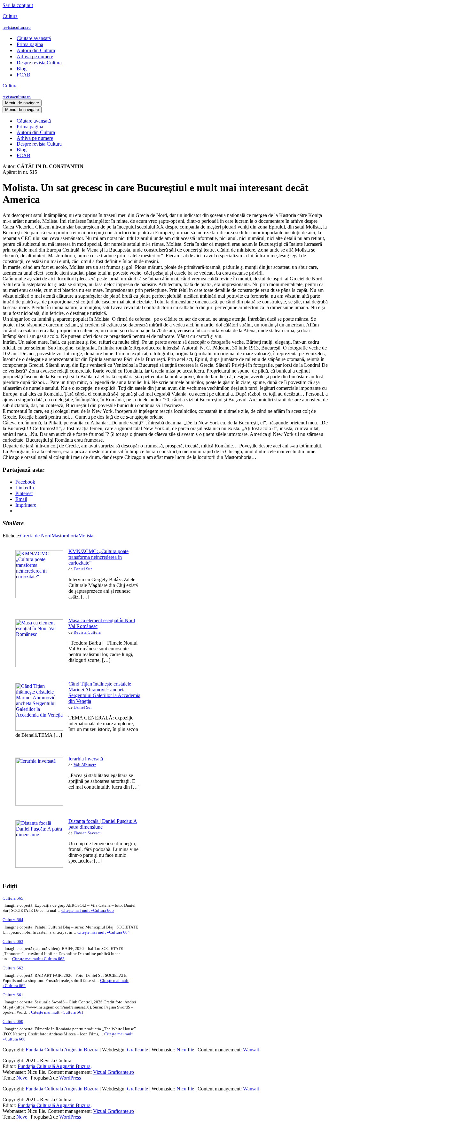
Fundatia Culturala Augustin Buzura (62, 1049)
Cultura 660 (13, 1021)
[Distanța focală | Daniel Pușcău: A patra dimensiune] (39, 866)
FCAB (23, 74)
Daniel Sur (83, 569)
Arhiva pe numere (35, 56)
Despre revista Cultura (39, 62)
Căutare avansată (34, 38)
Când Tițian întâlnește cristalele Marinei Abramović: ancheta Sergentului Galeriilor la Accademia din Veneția (104, 692)
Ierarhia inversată (85, 758)
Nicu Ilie (185, 1049)
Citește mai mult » (87, 910)
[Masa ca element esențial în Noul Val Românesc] (39, 665)
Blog (22, 68)
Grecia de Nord (35, 535)
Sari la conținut (18, 5)
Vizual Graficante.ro (113, 1072)
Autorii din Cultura (36, 50)
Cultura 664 (13, 919)
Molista (85, 535)
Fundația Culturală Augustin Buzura (54, 1066)
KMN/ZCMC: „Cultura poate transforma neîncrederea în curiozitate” (98, 557)
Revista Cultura (87, 632)
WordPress (70, 1078)
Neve (21, 1078)
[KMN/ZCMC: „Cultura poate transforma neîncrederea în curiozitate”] (39, 596)
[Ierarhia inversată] (39, 804)
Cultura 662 (13, 968)
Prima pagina (30, 44)
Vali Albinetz (85, 764)
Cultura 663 (13, 941)
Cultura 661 (13, 994)
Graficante (137, 1049)
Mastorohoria (64, 535)
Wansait (251, 1049)
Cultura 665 (13, 898)
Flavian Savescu (88, 833)
